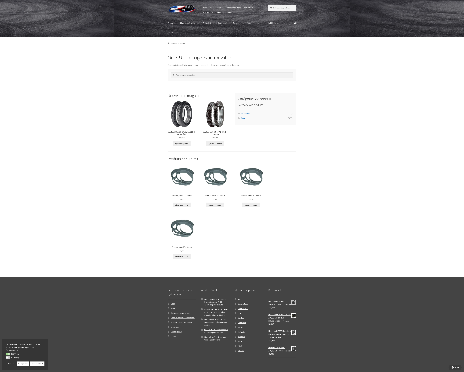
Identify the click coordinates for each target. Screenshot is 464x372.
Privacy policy (176, 331)
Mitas (240, 341)
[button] (8, 354)
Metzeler (241, 332)
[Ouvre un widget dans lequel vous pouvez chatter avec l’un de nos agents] (455, 368)
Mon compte (248, 8)
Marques (235, 23)
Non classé (245, 113)
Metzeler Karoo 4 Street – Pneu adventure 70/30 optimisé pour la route (215, 302)
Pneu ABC (207, 23)
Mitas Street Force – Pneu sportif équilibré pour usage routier (215, 322)
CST (239, 313)
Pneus (170, 23)
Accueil (173, 43)
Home (205, 8)
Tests (249, 23)
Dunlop (241, 318)
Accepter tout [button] (37, 364)
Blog (212, 8)
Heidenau (242, 322)
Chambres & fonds (187, 23)
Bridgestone (243, 304)
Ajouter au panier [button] (181, 144)
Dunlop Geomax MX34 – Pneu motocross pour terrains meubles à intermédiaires (216, 312)
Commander (223, 23)
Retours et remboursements (183, 317)
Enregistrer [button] (22, 364)
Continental (243, 308)
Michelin (241, 336)
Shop (173, 303)
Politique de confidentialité (212, 13)
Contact (228, 13)
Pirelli (240, 346)
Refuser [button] (11, 364)
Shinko (241, 350)
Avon (240, 299)
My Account (175, 327)
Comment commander (233, 8)
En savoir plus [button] (12, 350)
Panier (219, 8)
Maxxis (240, 327)
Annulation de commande (181, 322)
